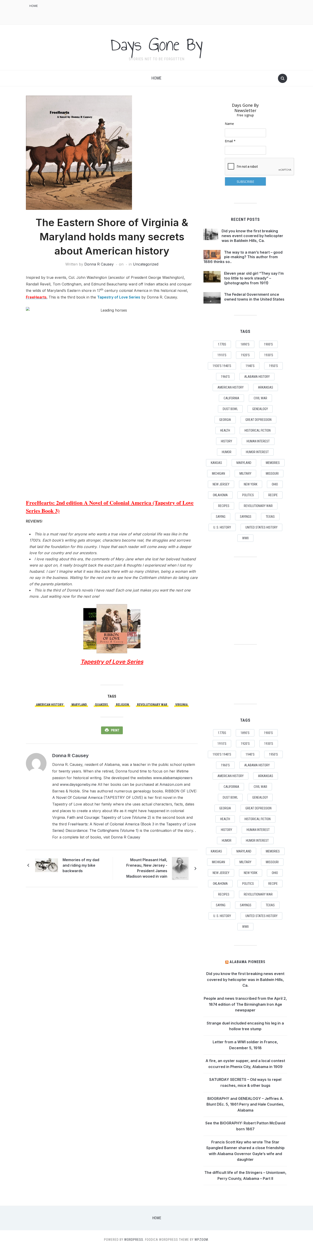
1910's (221, 355)
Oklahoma (220, 495)
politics (248, 495)
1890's (245, 344)
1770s (222, 344)
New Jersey (221, 484)
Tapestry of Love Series (118, 297)
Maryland (79, 705)
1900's (268, 344)
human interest (258, 441)
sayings (245, 516)
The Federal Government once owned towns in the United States (254, 296)
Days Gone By (156, 44)
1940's (250, 366)
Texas (270, 516)
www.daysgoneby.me (78, 784)
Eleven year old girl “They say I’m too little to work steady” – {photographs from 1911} (254, 278)
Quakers (101, 705)
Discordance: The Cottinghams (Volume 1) (102, 830)
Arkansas (265, 387)
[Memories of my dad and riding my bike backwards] (46, 865)
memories (273, 463)
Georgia (225, 420)
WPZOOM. (202, 1239)
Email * (230, 141)
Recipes (223, 506)
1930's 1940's (222, 366)
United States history (261, 527)
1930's (268, 355)
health (225, 430)
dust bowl (230, 409)
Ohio (275, 484)
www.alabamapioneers (172, 777)
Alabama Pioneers (247, 962)
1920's (245, 355)
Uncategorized (145, 264)
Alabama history (257, 376)
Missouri (272, 473)
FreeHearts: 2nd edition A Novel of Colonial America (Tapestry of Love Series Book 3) (110, 507)
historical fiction (257, 430)
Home (33, 6)
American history (49, 705)
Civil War (260, 398)
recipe (273, 495)
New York (250, 484)
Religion (122, 705)
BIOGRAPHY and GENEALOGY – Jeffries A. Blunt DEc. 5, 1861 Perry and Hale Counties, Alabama (245, 1104)
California (231, 398)
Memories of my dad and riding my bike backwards (81, 865)
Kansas (216, 463)
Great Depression (258, 420)
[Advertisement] (203, 11)
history (226, 441)
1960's (225, 376)
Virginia (181, 705)
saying (220, 516)
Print (115, 730)
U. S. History (222, 527)
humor (226, 452)
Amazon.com (171, 784)
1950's (273, 366)
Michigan (218, 473)
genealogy (260, 409)
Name (229, 123)
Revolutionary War (152, 705)
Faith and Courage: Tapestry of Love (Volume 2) (109, 817)
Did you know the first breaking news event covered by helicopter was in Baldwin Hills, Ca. (252, 236)
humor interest (257, 452)
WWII (245, 538)
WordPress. (134, 1239)
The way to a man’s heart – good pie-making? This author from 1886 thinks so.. (243, 257)
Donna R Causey (99, 264)
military (245, 473)
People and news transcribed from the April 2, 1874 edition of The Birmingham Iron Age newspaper (245, 1004)
